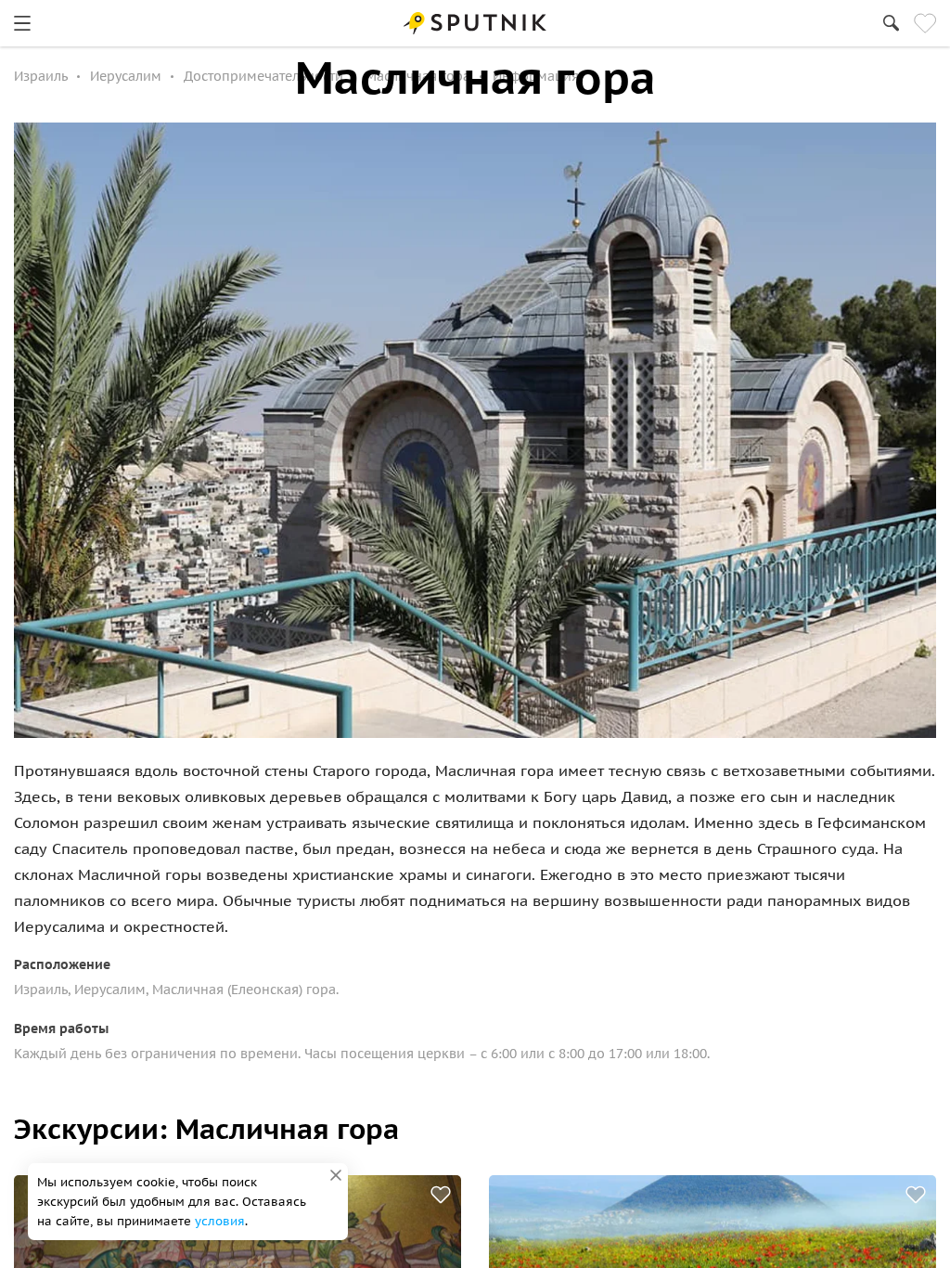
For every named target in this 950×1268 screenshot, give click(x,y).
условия (220, 1221)
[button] (441, 1194)
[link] (22, 23)
